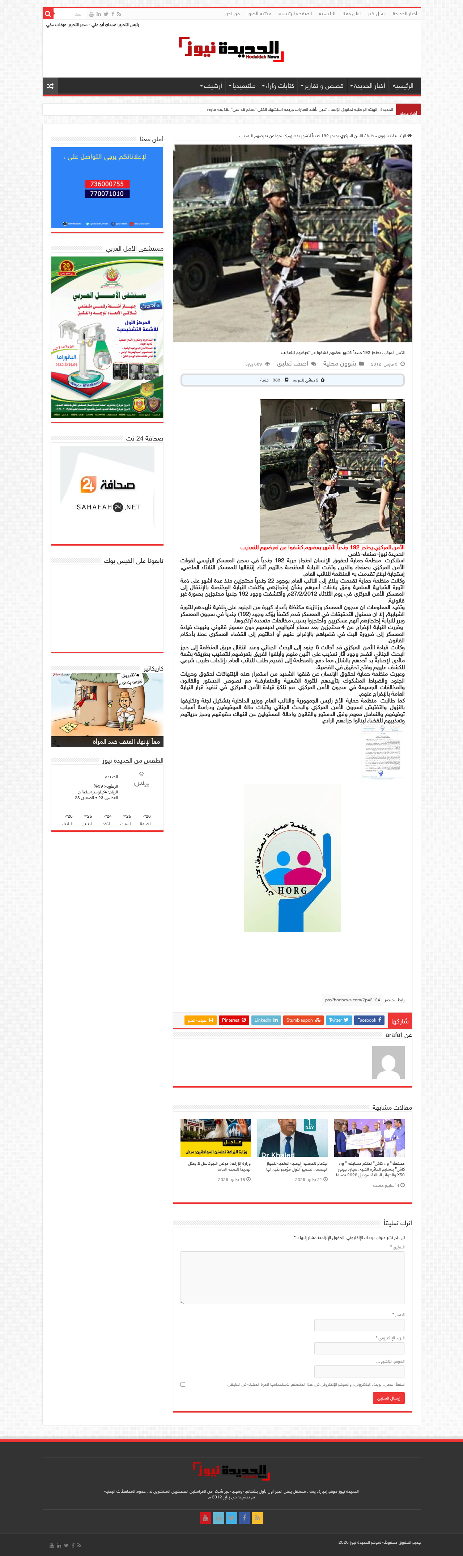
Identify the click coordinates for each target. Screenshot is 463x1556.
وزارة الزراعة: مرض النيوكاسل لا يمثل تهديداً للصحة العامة (219, 1166)
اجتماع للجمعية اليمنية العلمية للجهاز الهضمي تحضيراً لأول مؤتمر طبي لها (297, 1166)
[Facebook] (113, 14)
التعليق (397, 1247)
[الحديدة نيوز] (231, 48)
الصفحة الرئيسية (295, 13)
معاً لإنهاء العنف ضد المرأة (126, 741)
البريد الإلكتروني (390, 1338)
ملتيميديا (244, 86)
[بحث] (48, 13)
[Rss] (119, 14)
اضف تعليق (292, 363)
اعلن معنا (352, 13)
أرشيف (213, 86)
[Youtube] (91, 14)
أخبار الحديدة (405, 13)
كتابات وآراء (280, 86)
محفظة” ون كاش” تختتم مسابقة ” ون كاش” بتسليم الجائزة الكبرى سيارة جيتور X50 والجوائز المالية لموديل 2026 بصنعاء (290, 109)
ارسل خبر (377, 13)
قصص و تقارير (324, 86)
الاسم (398, 1315)
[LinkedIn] (99, 14)
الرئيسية (327, 13)
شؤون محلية (378, 136)
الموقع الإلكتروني (390, 1361)
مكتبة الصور (259, 13)
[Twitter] (106, 14)
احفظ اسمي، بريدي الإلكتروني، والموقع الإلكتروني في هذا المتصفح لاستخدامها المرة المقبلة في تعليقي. (315, 1384)
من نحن (232, 13)
